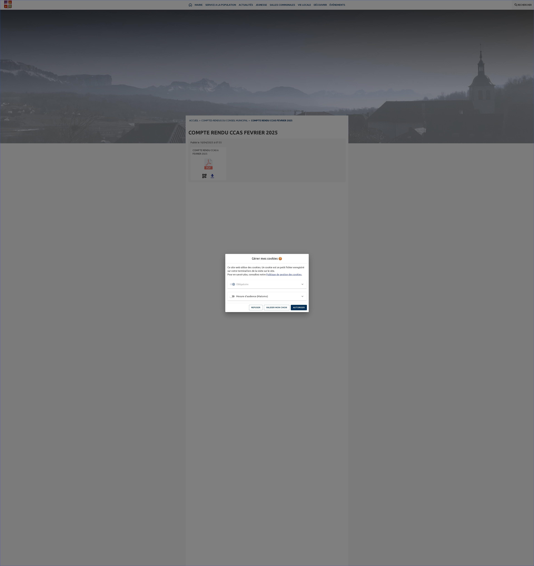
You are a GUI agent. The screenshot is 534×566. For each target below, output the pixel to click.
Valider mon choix (276, 307)
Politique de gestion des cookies (283, 274)
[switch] (230, 296)
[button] (267, 284)
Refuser (255, 307)
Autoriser (299, 307)
